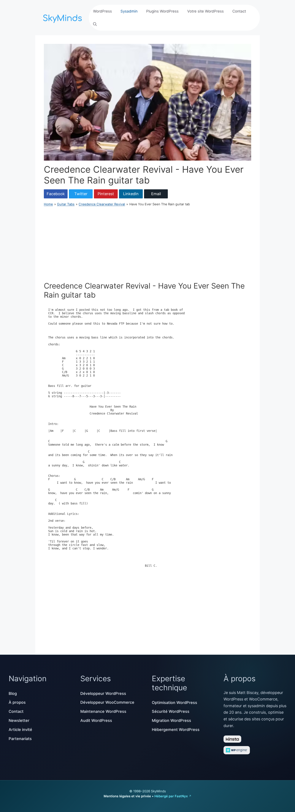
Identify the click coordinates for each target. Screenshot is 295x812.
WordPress (102, 11)
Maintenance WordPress (103, 711)
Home (48, 204)
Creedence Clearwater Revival (102, 204)
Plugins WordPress (162, 11)
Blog (13, 693)
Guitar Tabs (66, 204)
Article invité (20, 729)
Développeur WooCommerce (107, 702)
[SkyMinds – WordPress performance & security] (63, 17)
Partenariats (20, 738)
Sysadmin (129, 11)
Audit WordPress (96, 720)
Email (156, 193)
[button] (95, 24)
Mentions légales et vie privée (127, 796)
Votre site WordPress (205, 11)
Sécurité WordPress (170, 711)
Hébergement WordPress (176, 729)
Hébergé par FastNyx (171, 796)
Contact (239, 11)
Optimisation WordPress (174, 702)
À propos (17, 702)
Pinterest (106, 193)
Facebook (56, 193)
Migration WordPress (171, 720)
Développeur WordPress (103, 693)
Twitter (80, 193)
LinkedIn (131, 193)
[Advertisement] (147, 244)
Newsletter (19, 720)
